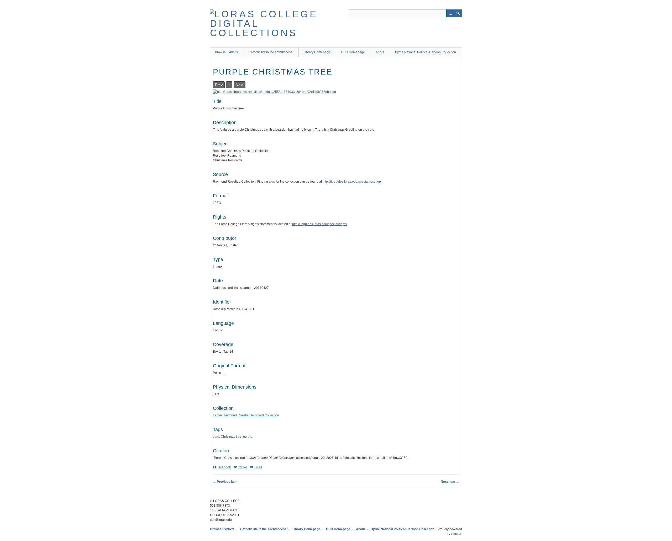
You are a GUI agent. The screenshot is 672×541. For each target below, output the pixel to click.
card (216, 436)
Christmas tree (231, 436)
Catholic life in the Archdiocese (270, 52)
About (380, 52)
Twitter (242, 467)
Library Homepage (316, 52)
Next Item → (450, 482)
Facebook (224, 467)
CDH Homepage (353, 52)
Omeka (456, 534)
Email (258, 467)
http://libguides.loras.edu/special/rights (319, 224)
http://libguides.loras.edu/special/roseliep (352, 181)
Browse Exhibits (226, 52)
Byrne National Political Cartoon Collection (425, 52)
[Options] (450, 13)
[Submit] (458, 13)
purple (247, 436)
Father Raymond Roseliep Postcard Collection (246, 415)
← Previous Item (225, 482)
